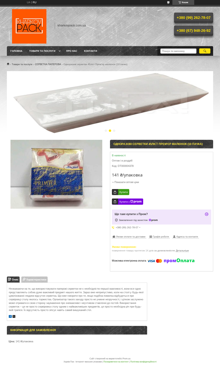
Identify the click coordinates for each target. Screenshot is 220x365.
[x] (14, 316)
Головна (16, 51)
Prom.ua (126, 358)
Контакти (90, 51)
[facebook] (10, 316)
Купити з (124, 201)
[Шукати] (204, 51)
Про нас (71, 51)
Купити (123, 192)
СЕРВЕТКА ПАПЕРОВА (48, 64)
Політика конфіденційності (143, 362)
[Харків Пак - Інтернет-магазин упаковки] (29, 25)
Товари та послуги (42, 51)
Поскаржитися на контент (116, 362)
